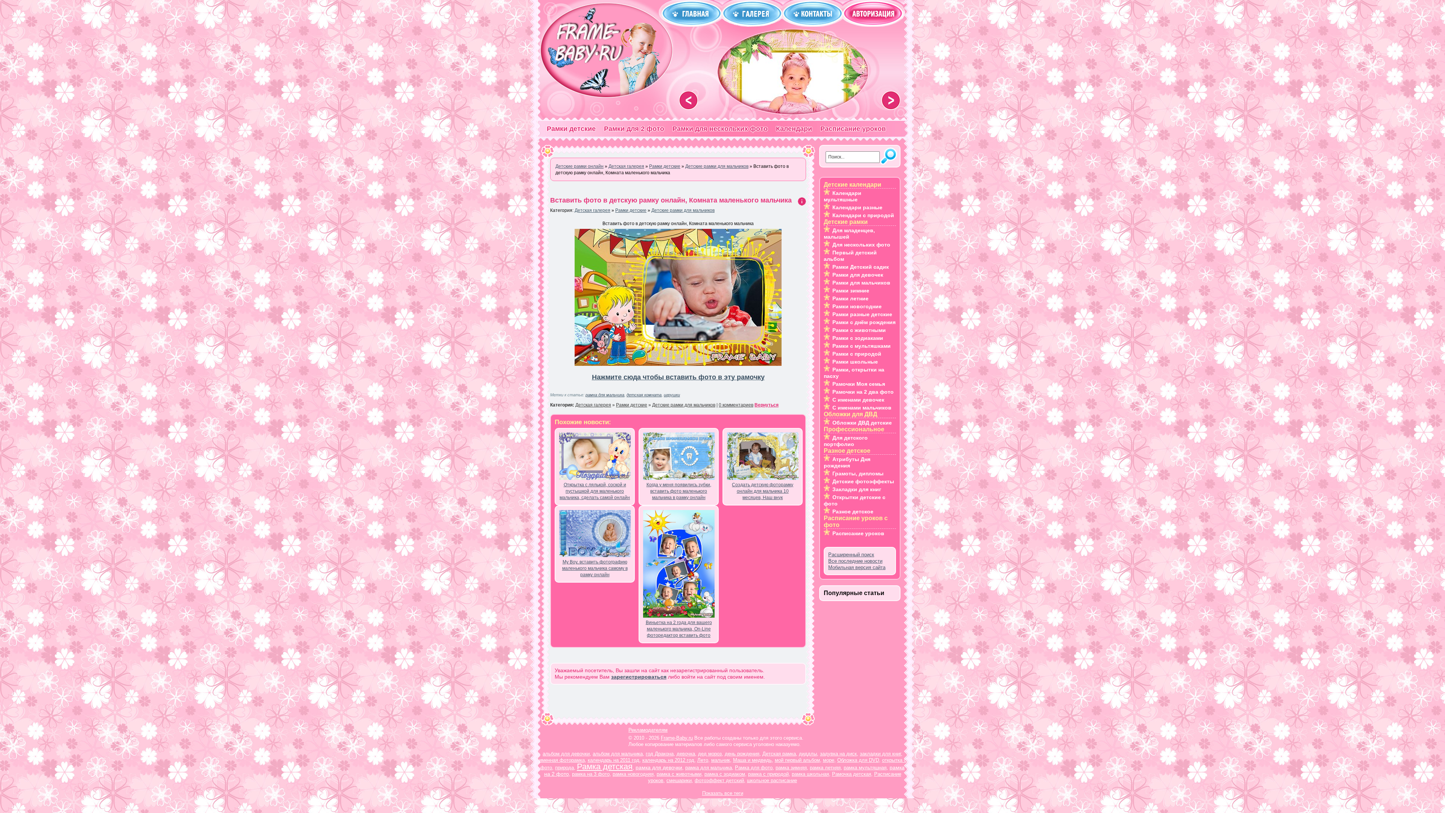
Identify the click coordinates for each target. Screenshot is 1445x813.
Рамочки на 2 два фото (863, 392)
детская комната (644, 395)
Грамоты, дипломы (858, 473)
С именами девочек (858, 400)
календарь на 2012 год (668, 760)
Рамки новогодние (857, 306)
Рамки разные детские (862, 314)
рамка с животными (679, 774)
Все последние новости (855, 561)
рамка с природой (768, 774)
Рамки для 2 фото (634, 128)
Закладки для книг (856, 489)
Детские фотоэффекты (863, 481)
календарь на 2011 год (613, 760)
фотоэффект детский (719, 780)
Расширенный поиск (851, 554)
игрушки (672, 395)
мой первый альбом (797, 760)
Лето (702, 760)
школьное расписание (772, 780)
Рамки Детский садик (860, 267)
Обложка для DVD (858, 760)
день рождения (742, 754)
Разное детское (852, 512)
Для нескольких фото (861, 245)
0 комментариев (736, 405)
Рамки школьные (855, 362)
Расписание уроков (853, 128)
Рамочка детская (851, 774)
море (828, 760)
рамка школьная (810, 774)
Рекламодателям (648, 730)
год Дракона (660, 754)
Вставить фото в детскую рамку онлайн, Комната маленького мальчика (671, 200)
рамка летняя (825, 767)
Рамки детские (571, 128)
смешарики (679, 780)
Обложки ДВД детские (862, 423)
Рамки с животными (859, 330)
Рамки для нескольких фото (720, 128)
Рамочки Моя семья (858, 384)
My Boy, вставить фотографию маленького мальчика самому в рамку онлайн (595, 568)
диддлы (808, 754)
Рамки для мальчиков (861, 283)
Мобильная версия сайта (856, 567)
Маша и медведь (752, 760)
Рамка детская (605, 766)
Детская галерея (592, 210)
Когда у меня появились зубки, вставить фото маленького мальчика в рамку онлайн (678, 491)
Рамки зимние (850, 291)
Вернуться (766, 405)
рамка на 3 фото (591, 774)
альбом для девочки (566, 754)
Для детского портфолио (846, 441)
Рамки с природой (856, 354)
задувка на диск (838, 754)
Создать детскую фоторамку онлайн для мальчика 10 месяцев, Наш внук (762, 491)
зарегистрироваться (638, 677)
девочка (686, 754)
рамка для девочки (659, 767)
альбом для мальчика (618, 754)
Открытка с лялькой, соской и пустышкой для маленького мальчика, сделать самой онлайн (595, 491)
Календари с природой (863, 215)
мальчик (720, 760)
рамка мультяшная (865, 767)
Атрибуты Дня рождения (847, 462)
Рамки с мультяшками (861, 346)
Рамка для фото (754, 767)
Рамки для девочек (857, 275)
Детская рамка (779, 754)
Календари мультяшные (842, 196)
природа (564, 767)
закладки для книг (880, 754)
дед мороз (710, 754)
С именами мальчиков (861, 408)
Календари (794, 128)
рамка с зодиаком (724, 774)
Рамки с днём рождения (864, 322)
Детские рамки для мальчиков (683, 210)
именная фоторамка (562, 760)
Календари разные (857, 207)
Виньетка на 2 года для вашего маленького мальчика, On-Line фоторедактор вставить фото (679, 629)
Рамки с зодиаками (857, 338)
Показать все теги (722, 793)
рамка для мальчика (605, 395)
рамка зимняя (791, 767)
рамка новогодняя (633, 774)
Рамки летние (850, 298)
